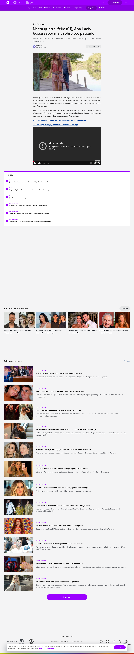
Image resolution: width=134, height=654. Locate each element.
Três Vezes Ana (39, 24)
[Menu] (125, 2)
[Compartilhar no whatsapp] (88, 46)
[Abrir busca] (104, 3)
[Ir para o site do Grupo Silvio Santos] (16, 641)
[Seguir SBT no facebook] (101, 641)
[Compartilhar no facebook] (93, 46)
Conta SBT (116, 3)
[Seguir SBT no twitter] (120, 641)
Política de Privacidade (46, 648)
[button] (19, 326)
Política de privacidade (60, 642)
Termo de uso (77, 642)
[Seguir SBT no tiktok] (113, 641)
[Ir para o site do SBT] (31, 641)
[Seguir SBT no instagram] (107, 641)
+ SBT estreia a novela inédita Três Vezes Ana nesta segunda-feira (60, 120)
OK (120, 647)
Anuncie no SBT (67, 637)
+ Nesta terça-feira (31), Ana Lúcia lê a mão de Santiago (55, 125)
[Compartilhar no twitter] (98, 46)
